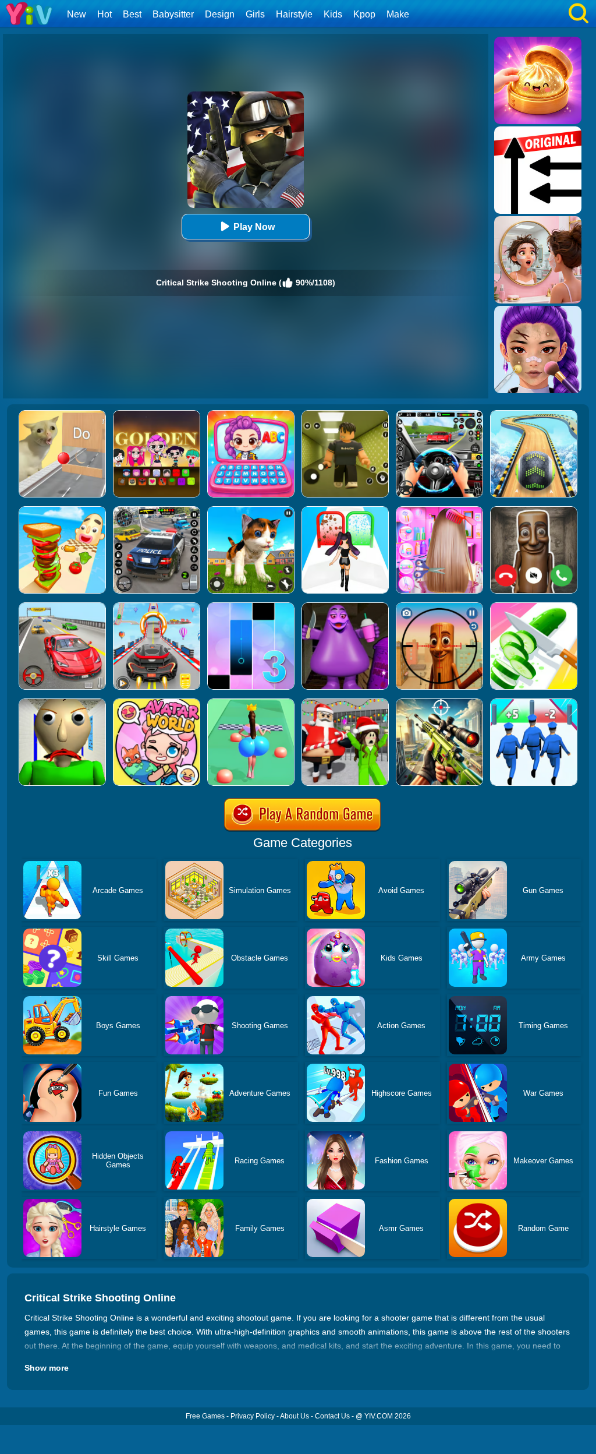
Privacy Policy (252, 1416)
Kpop (364, 14)
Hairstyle (294, 14)
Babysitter (173, 14)
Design (220, 14)
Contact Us (332, 1416)
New (76, 14)
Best (132, 14)
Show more (46, 1367)
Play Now (254, 227)
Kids (333, 14)
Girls (255, 14)
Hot (104, 14)
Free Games (205, 1416)
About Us (294, 1416)
